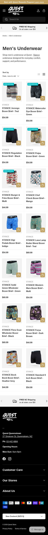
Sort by (6, 72)
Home (5, 36)
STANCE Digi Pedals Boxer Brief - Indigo (11, 243)
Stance (36, 55)
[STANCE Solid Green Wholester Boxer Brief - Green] (12, 268)
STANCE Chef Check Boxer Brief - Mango (35, 198)
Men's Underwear (15, 36)
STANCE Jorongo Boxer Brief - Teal (10, 109)
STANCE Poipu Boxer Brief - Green (35, 154)
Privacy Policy (7, 529)
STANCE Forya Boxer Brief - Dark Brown (34, 333)
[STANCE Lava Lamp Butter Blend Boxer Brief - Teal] (36, 223)
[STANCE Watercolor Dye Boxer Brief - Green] (36, 92)
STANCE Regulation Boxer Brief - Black (12, 154)
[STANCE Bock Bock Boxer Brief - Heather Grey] (12, 358)
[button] (44, 10)
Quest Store (12, 525)
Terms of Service (20, 529)
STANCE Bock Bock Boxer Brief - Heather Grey (11, 378)
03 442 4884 (12, 441)
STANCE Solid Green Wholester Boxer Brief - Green (11, 288)
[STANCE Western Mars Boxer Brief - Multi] (36, 268)
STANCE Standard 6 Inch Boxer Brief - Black (36, 378)
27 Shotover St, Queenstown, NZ (17, 436)
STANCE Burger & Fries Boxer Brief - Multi (11, 198)
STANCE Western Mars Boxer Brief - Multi (35, 288)
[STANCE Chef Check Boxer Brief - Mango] (36, 178)
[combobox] (24, 19)
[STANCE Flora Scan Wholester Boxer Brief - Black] (12, 313)
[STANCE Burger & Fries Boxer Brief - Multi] (12, 178)
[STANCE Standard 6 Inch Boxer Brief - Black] (36, 358)
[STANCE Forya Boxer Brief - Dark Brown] (36, 313)
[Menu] (4, 10)
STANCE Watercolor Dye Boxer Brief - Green (36, 111)
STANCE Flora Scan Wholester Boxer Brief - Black (12, 333)
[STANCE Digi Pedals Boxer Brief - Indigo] (12, 223)
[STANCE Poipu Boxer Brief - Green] (36, 137)
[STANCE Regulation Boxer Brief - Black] (12, 136)
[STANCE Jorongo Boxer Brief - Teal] (12, 91)
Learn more (39, 2)
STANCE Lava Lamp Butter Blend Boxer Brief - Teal (36, 243)
